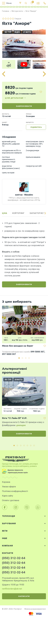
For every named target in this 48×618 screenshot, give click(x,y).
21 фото (27, 32)
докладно (21, 425)
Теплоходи (8, 516)
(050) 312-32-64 (13, 558)
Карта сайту (7, 496)
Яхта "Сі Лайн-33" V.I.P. (14, 418)
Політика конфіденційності (15, 491)
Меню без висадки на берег (17, 346)
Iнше (4, 538)
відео (17, 32)
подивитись (36, 127)
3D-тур (8, 32)
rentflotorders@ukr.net (12, 589)
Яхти (4, 531)
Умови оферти (9, 486)
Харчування (9, 524)
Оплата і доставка (10, 500)
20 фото (18, 380)
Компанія (7, 546)
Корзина (6, 482)
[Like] (41, 92)
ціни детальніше (14, 98)
